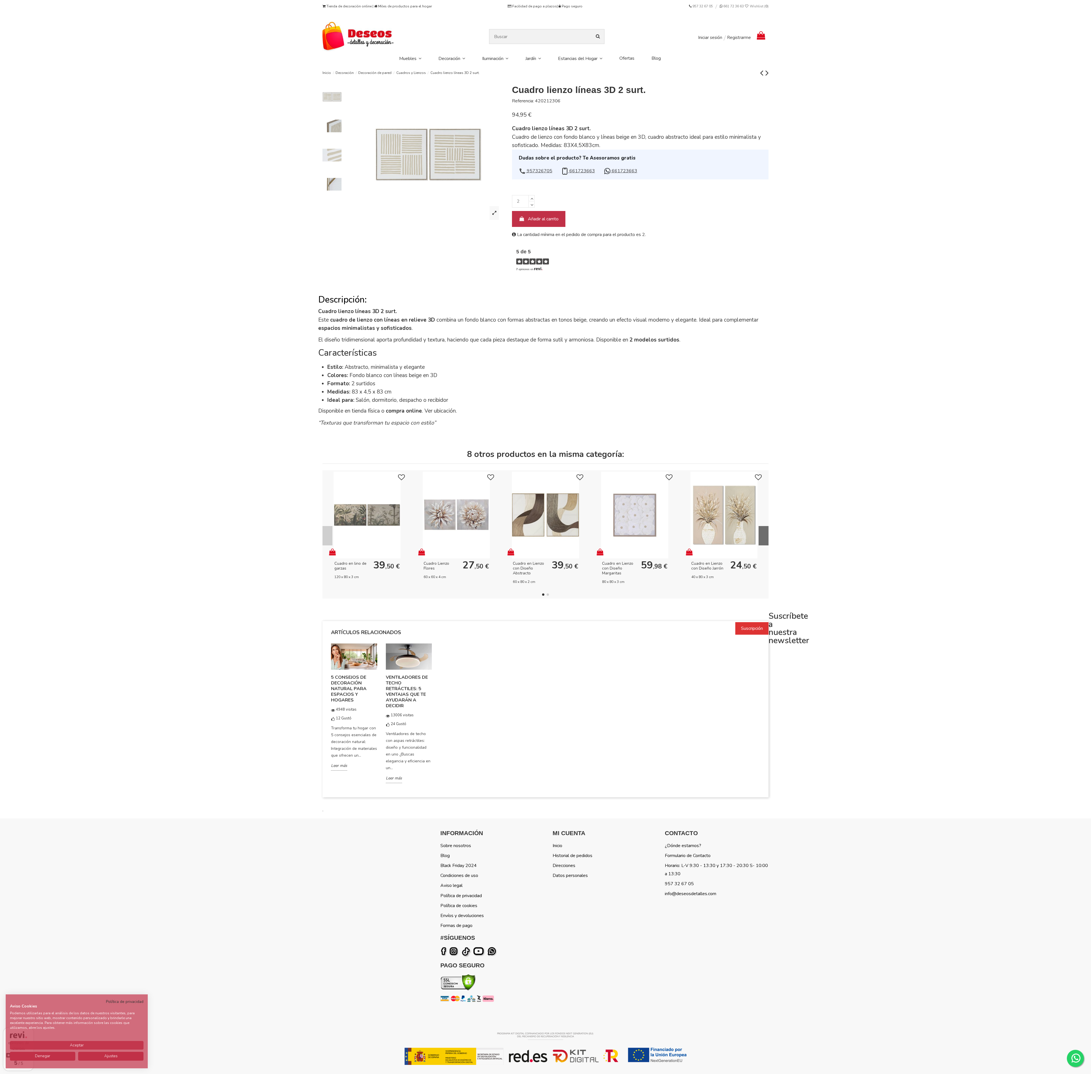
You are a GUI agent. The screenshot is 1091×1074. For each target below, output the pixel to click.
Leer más (339, 765)
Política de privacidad (461, 896)
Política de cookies (458, 906)
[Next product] (767, 73)
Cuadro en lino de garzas (350, 566)
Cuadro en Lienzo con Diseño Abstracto (528, 568)
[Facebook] (444, 951)
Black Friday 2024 (458, 865)
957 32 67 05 (703, 6)
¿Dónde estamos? (683, 846)
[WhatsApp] (492, 951)
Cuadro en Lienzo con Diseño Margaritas (617, 568)
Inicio (557, 846)
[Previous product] (762, 73)
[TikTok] (466, 951)
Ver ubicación (440, 411)
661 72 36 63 (733, 6)
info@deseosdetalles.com (690, 894)
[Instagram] (454, 951)
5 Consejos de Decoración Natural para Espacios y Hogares (349, 688)
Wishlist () (759, 6)
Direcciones (564, 865)
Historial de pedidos (572, 855)
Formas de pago (456, 925)
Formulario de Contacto (688, 855)
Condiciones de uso (459, 875)
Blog (445, 855)
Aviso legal (451, 885)
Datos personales (570, 875)
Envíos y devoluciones (462, 915)
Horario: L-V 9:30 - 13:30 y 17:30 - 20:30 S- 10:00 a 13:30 (716, 869)
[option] (354, 711)
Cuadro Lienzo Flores (436, 566)
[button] (535, 171)
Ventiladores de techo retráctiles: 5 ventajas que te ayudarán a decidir (407, 691)
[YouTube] (479, 951)
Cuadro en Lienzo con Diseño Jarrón (707, 566)
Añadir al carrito (543, 219)
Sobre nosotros (455, 846)
